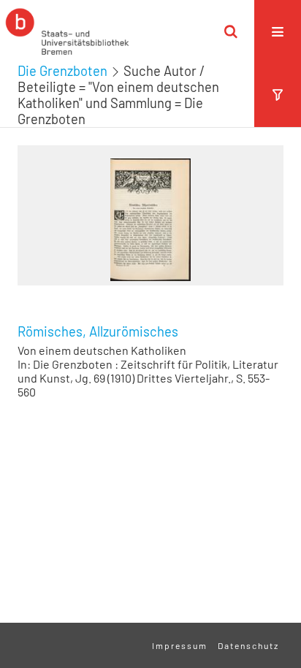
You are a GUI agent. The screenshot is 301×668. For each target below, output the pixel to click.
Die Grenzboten (62, 71)
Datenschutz (248, 645)
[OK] (230, 31)
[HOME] (67, 31)
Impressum (179, 645)
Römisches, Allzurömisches (98, 331)
